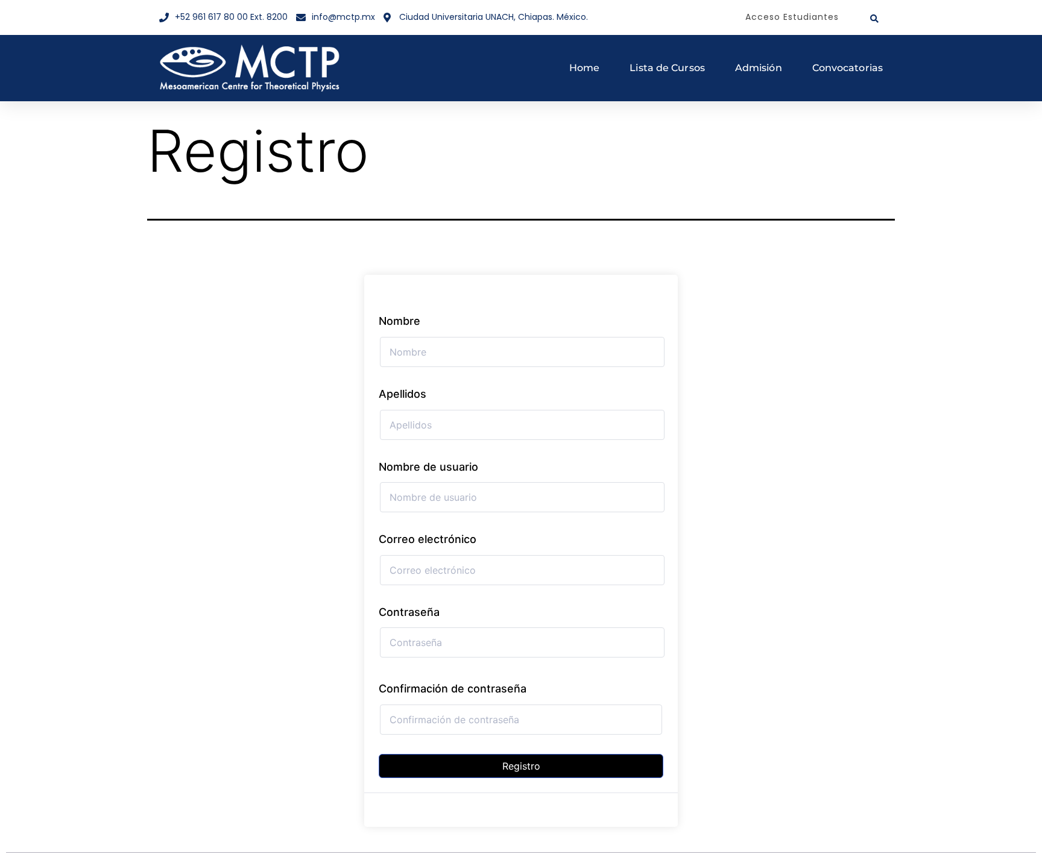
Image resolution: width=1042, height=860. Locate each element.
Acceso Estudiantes (792, 17)
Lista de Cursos (667, 68)
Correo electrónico (427, 539)
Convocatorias (847, 68)
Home (584, 68)
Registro (521, 766)
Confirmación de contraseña (452, 688)
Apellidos (402, 394)
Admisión (758, 68)
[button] (874, 18)
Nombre (399, 321)
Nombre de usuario (428, 466)
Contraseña (409, 612)
